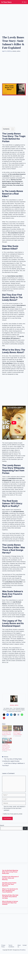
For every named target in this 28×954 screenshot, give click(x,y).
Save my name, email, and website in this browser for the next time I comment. (14, 808)
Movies (6, 756)
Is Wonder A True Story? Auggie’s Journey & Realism (17, 733)
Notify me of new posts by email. (12, 814)
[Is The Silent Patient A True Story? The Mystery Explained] (7, 728)
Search (2, 825)
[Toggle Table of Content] (11, 129)
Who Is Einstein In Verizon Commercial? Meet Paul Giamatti (10, 903)
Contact (25, 945)
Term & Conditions (11, 946)
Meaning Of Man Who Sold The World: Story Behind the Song (10, 896)
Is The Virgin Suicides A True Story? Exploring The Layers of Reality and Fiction (6, 746)
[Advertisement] (14, 18)
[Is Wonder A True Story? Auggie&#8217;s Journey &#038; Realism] (18, 728)
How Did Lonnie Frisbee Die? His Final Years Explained (9, 884)
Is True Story (6, 2)
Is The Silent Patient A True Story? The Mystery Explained (6, 733)
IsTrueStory (22, 950)
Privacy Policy (3, 946)
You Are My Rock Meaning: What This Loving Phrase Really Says (10, 872)
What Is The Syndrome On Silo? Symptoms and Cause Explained (10, 890)
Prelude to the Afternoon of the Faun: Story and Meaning (10, 878)
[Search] (25, 828)
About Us (19, 946)
